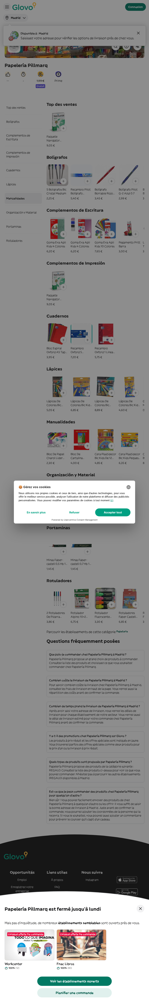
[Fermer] (140, 908)
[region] (74, 949)
